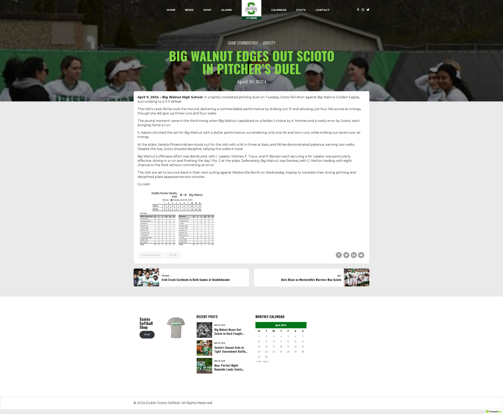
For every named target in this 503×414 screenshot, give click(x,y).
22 (259, 351)
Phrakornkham (151, 255)
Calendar (278, 9)
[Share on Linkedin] (354, 255)
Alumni (226, 9)
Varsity (269, 43)
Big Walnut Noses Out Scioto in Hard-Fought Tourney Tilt (228, 333)
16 (266, 346)
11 (281, 341)
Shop (207, 9)
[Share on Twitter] (346, 255)
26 (288, 351)
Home (171, 9)
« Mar (258, 361)
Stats (301, 9)
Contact (323, 9)
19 (288, 346)
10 (274, 341)
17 (274, 346)
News (189, 9)
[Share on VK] (361, 255)
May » (266, 361)
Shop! (147, 334)
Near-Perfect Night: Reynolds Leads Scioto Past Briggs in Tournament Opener (228, 371)
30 (266, 356)
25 (281, 351)
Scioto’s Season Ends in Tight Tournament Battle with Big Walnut (229, 351)
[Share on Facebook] (339, 255)
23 (266, 351)
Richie (172, 255)
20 (295, 346)
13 (295, 341)
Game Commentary (243, 43)
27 (295, 351)
